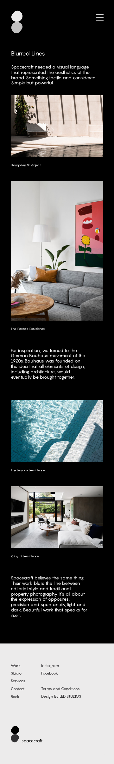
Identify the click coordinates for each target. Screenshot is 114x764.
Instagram (50, 665)
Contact (17, 688)
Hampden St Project (26, 165)
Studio (16, 673)
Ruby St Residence (25, 556)
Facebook (49, 673)
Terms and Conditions (60, 688)
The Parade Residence (28, 328)
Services (18, 680)
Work (16, 665)
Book (15, 696)
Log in (102, 755)
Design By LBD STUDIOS (61, 696)
